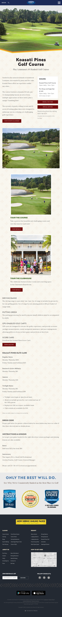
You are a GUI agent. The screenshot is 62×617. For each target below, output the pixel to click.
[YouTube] (48, 577)
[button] (58, 147)
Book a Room (34, 534)
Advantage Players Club (16, 541)
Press (3, 563)
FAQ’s (3, 558)
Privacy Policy (51, 599)
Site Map (12, 563)
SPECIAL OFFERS (48, 107)
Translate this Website (31, 610)
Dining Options (44, 534)
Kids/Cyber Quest (35, 544)
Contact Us (13, 560)
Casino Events (5, 534)
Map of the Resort (15, 553)
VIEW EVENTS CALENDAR (11, 121)
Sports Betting (5, 541)
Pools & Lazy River (35, 541)
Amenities (43, 541)
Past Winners (5, 544)
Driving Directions (15, 555)
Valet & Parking (14, 558)
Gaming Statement (15, 539)
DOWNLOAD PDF (9, 344)
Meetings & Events (45, 544)
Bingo (3, 539)
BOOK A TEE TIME (48, 102)
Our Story (4, 553)
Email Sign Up (5, 560)
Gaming (4, 536)
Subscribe (22, 577)
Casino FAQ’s (14, 544)
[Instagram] (44, 577)
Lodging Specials (35, 539)
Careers (4, 555)
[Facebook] (39, 577)
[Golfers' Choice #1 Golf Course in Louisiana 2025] (52, 498)
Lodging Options (35, 536)
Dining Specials (44, 536)
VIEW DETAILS (16, 229)
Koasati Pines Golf (45, 539)
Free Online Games (15, 534)
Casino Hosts (14, 536)
